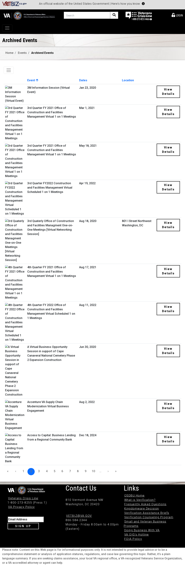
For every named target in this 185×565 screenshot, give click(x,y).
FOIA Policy (133, 539)
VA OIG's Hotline (136, 534)
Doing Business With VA (142, 530)
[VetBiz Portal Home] (14, 3)
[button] (143, 3)
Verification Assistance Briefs (146, 513)
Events (22, 53)
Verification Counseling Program (148, 517)
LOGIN (179, 15)
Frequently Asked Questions (145, 504)
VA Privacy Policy (21, 507)
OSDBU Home (134, 495)
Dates (83, 80)
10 (93, 471)
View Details (168, 92)
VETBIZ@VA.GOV (79, 515)
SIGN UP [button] (23, 526)
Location (128, 80)
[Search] (114, 15)
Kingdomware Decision (141, 508)
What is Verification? (140, 500)
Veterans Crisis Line (23, 498)
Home (9, 53)
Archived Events (42, 53)
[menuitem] (177, 14)
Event (31, 80)
